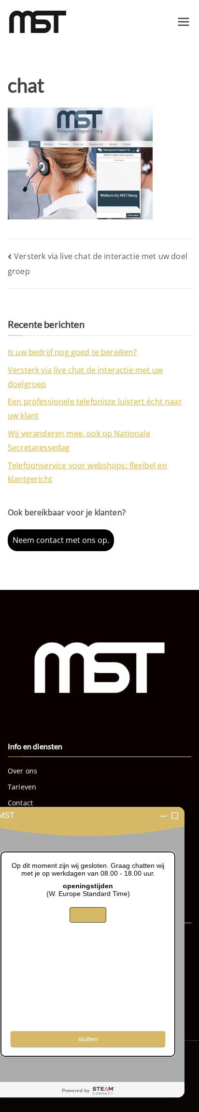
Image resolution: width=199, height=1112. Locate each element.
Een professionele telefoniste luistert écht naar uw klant (95, 408)
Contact (20, 802)
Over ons (22, 770)
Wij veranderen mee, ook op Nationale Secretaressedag (79, 440)
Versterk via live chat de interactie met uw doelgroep (85, 377)
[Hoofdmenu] (183, 22)
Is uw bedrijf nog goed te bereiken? (72, 352)
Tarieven (22, 786)
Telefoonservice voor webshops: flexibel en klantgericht (87, 472)
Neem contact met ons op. (61, 540)
